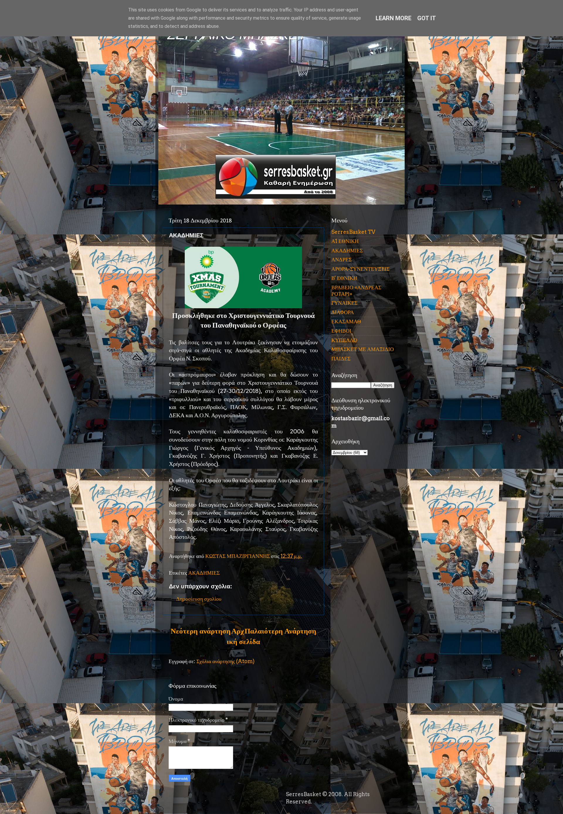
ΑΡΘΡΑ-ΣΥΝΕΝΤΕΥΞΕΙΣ (360, 269)
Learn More (393, 18)
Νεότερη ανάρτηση (200, 630)
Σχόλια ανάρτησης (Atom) (225, 661)
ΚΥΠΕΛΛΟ (344, 340)
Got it (426, 18)
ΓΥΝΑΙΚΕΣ (344, 303)
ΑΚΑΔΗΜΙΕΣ (204, 573)
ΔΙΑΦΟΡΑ (342, 312)
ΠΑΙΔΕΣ (340, 358)
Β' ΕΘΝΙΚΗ (344, 278)
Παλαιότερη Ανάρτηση (280, 630)
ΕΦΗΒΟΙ (341, 331)
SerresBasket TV (353, 232)
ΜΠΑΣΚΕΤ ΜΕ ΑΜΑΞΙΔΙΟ (362, 349)
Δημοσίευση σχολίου (198, 599)
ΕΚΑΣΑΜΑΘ (346, 321)
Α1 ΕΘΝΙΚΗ (345, 241)
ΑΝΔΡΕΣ (341, 259)
